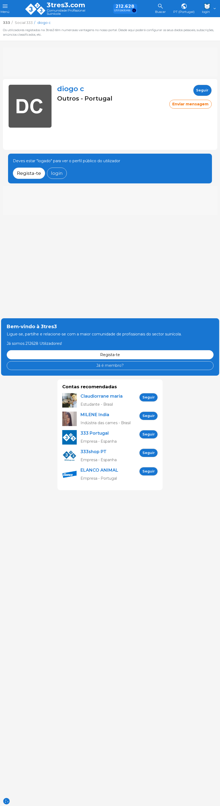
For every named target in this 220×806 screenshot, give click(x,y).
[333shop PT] (71, 456)
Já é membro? (110, 365)
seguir (202, 90)
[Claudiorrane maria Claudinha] (71, 400)
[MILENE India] (71, 419)
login (57, 173)
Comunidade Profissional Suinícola (66, 12)
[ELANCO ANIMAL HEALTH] (71, 474)
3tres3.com (66, 5)
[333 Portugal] (71, 437)
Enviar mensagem (190, 104)
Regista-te (29, 173)
